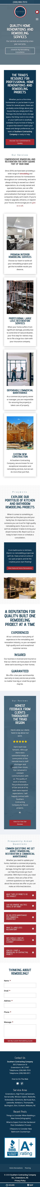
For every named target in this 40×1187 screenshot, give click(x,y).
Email (7, 991)
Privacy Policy (20, 1180)
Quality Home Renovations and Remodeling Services (20, 31)
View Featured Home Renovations (20, 568)
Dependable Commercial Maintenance (20, 391)
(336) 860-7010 (20, 2)
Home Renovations (16, 1168)
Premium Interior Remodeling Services (20, 256)
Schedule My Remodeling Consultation (20, 51)
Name (7, 981)
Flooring (28, 1168)
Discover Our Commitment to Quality (19, 142)
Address (8, 1001)
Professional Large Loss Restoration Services (20, 321)
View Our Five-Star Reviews (20, 823)
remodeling (24, 173)
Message (8, 1022)
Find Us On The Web (20, 1079)
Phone (7, 1012)
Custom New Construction (20, 455)
